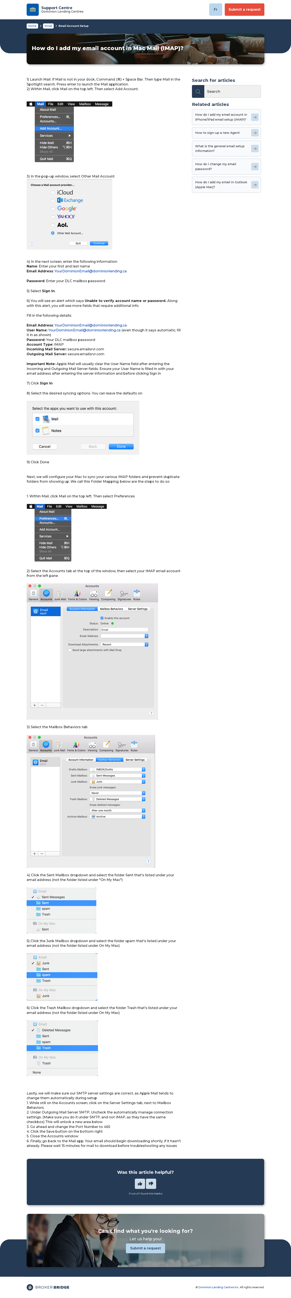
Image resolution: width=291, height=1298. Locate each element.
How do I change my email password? (215, 166)
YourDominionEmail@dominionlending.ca (91, 271)
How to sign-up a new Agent (217, 133)
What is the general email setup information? (220, 148)
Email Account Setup (74, 25)
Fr (216, 9)
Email (48, 25)
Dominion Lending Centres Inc (219, 1287)
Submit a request (245, 9)
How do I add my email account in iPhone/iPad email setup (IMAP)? (221, 117)
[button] (140, 1184)
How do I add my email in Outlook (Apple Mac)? (221, 184)
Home (32, 25)
